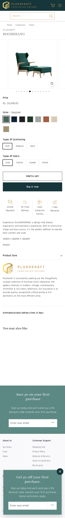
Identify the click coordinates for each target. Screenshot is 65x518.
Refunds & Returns (41, 456)
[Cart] (53, 5)
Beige (54, 119)
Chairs (31, 25)
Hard (32, 146)
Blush (46, 119)
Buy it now (32, 187)
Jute (7, 162)
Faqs (5, 451)
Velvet (45, 162)
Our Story (7, 447)
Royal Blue (14, 119)
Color (12, 112)
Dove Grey (38, 119)
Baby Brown (6, 129)
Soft (7, 146)
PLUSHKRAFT (9, 29)
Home (9, 25)
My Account (37, 465)
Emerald (30, 119)
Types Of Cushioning (14, 139)
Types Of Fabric (11, 156)
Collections (20, 25)
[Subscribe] (52, 423)
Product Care (10, 255)
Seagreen (6, 119)
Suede (33, 162)
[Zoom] (52, 83)
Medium (20, 146)
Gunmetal (22, 119)
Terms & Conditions (41, 460)
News (5, 456)
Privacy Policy (38, 451)
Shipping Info (38, 447)
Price (5, 97)
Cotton (19, 162)
